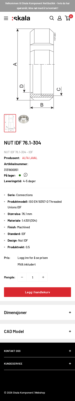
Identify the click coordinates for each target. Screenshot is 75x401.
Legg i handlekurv (37, 292)
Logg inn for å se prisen (33, 257)
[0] (67, 18)
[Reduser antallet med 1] (22, 277)
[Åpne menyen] (6, 18)
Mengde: (9, 277)
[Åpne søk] (52, 18)
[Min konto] (60, 18)
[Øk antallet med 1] (43, 277)
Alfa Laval (29, 158)
